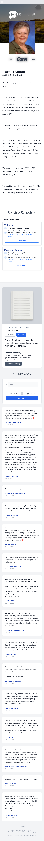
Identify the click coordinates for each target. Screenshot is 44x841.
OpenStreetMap (24, 835)
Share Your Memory (13, 364)
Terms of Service (27, 832)
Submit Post (22, 398)
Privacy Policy (16, 832)
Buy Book (21, 335)
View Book (10, 335)
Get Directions (21, 241)
